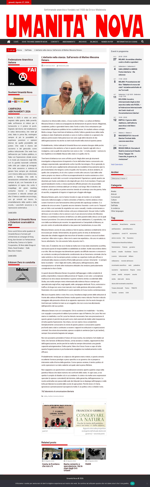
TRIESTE (134, 288)
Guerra (114, 252)
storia (128, 279)
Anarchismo (124, 224)
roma (139, 270)
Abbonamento (69, 42)
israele (120, 252)
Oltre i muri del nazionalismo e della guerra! (55, 429)
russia (114, 274)
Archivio (83, 42)
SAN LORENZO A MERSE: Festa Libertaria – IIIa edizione (128, 72)
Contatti (55, 42)
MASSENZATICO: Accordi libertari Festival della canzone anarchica (129, 138)
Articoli (113, 194)
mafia (45, 396)
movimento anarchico (119, 265)
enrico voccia (116, 238)
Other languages (117, 211)
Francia (124, 247)
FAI (124, 238)
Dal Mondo (115, 203)
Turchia (114, 293)
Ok (132, 483)
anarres (132, 224)
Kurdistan (128, 252)
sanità (120, 274)
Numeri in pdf (107, 42)
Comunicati (115, 197)
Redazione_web (63, 66)
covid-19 (125, 233)
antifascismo (116, 229)
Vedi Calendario (117, 164)
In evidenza (115, 208)
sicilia (114, 279)
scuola (134, 274)
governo (132, 247)
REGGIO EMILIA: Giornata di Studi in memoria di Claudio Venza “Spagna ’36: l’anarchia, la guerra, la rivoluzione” (129, 153)
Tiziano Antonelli (117, 288)
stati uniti (121, 279)
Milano (131, 256)
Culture (114, 200)
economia (133, 233)
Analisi (113, 191)
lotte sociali (123, 256)
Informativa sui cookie (127, 42)
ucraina (121, 293)
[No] (147, 483)
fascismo (130, 238)
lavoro (135, 252)
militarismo (115, 261)
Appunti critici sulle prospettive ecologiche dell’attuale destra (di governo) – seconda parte (94, 431)
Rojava (132, 270)
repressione (124, 270)
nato (129, 265)
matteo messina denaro (56, 396)
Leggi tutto (12, 212)
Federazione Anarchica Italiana (122, 242)
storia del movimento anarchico (122, 283)
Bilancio (94, 42)
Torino (127, 288)
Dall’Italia (114, 205)
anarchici (115, 224)
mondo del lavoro (127, 261)
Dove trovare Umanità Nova (34, 42)
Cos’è (16, 42)
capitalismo (116, 233)
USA (127, 293)
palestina (137, 265)
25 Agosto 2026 (49, 461)
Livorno (114, 256)
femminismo (116, 247)
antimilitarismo (128, 229)
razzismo (115, 270)
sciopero (127, 274)
